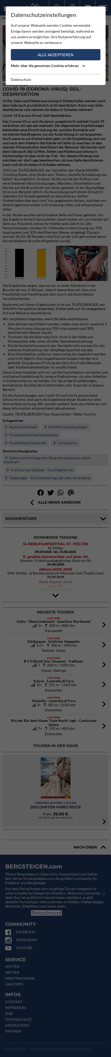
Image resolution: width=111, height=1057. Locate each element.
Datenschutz (21, 79)
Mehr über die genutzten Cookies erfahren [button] (45, 65)
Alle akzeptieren (55, 54)
